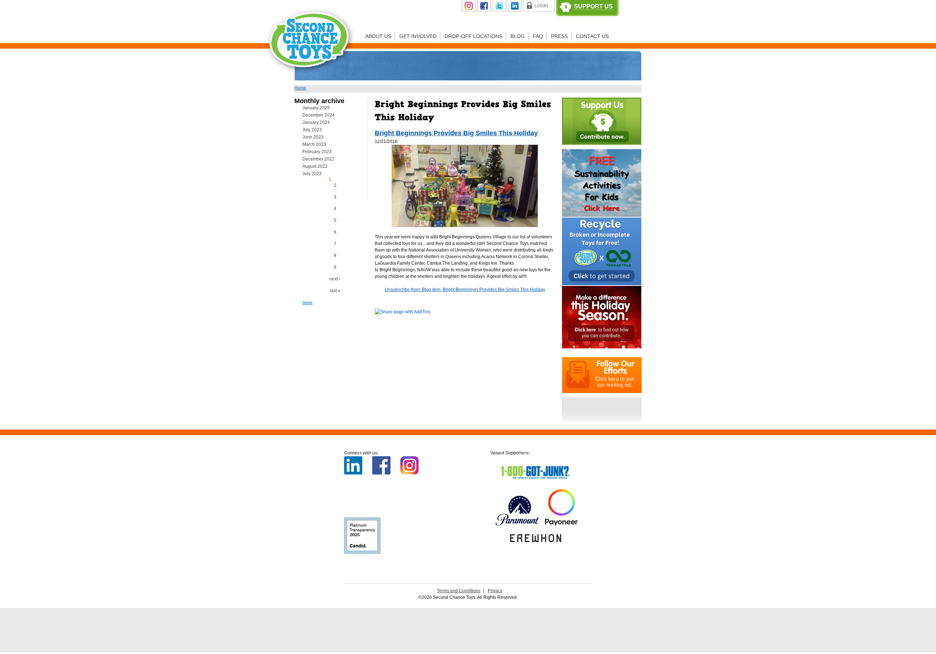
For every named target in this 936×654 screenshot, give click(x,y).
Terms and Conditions (458, 591)
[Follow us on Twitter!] (499, 10)
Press (559, 36)
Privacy (495, 591)
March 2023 (314, 144)
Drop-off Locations (473, 36)
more (307, 302)
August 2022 (315, 166)
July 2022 (312, 173)
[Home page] (310, 78)
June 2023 (313, 137)
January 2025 (316, 107)
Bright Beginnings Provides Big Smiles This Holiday (456, 133)
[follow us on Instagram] (469, 10)
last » (335, 290)
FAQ (538, 36)
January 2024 (316, 122)
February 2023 (317, 151)
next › (334, 278)
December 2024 (318, 115)
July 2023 (312, 129)
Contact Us (592, 36)
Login (541, 6)
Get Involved (418, 36)
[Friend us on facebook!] (484, 10)
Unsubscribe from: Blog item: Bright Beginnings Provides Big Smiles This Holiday (465, 289)
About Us (378, 36)
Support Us (593, 7)
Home (300, 88)
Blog (517, 36)
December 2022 (318, 159)
